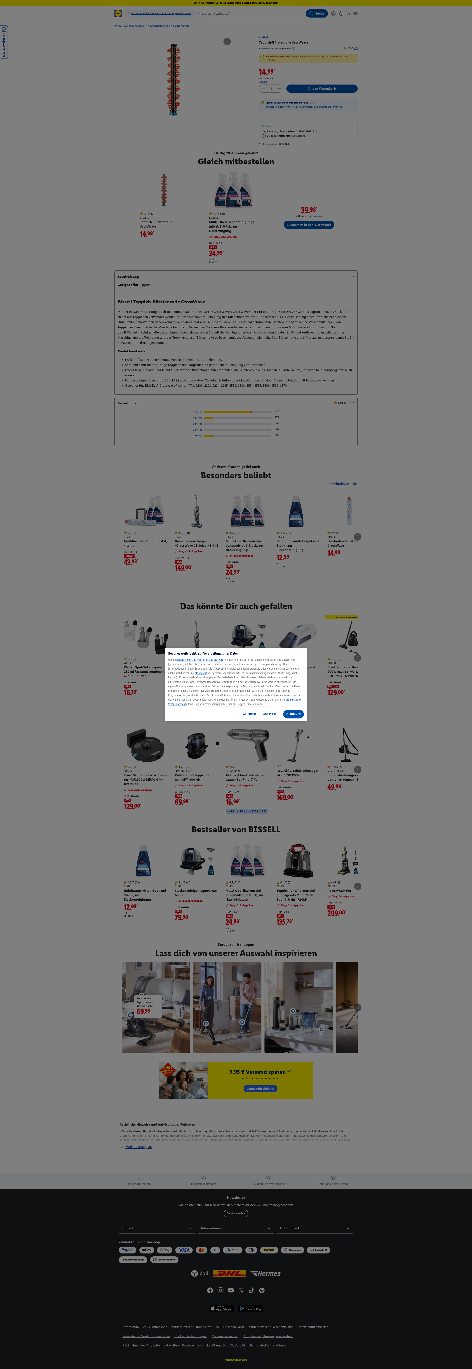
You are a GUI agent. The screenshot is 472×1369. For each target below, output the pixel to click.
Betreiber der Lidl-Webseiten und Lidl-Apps (200, 659)
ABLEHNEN (249, 714)
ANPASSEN (269, 714)
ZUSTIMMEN (293, 714)
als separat (201, 673)
